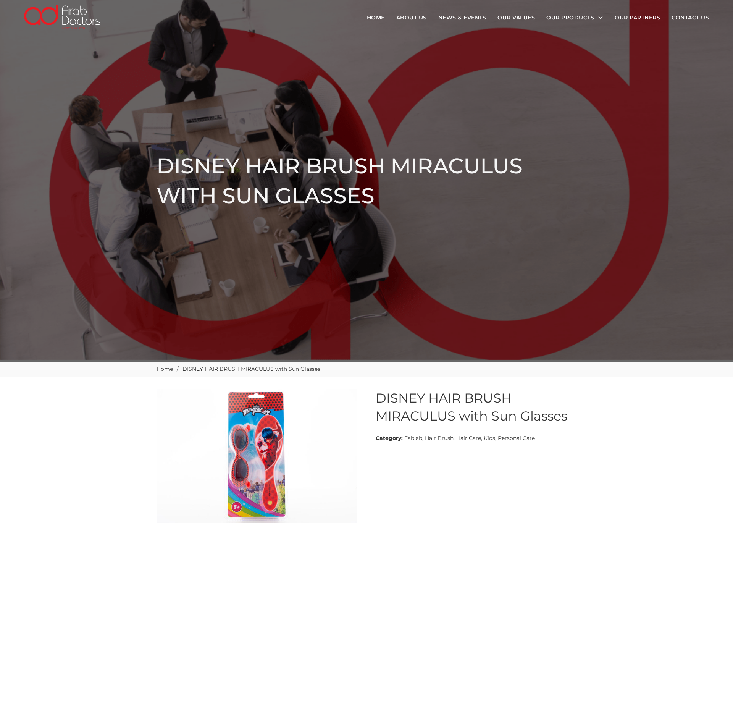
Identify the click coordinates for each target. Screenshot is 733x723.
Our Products (570, 17)
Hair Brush (439, 438)
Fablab (413, 438)
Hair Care (468, 438)
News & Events (462, 17)
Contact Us (690, 17)
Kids (489, 438)
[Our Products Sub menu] (600, 17)
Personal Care (516, 438)
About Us (411, 17)
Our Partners (637, 17)
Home (376, 17)
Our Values (516, 17)
